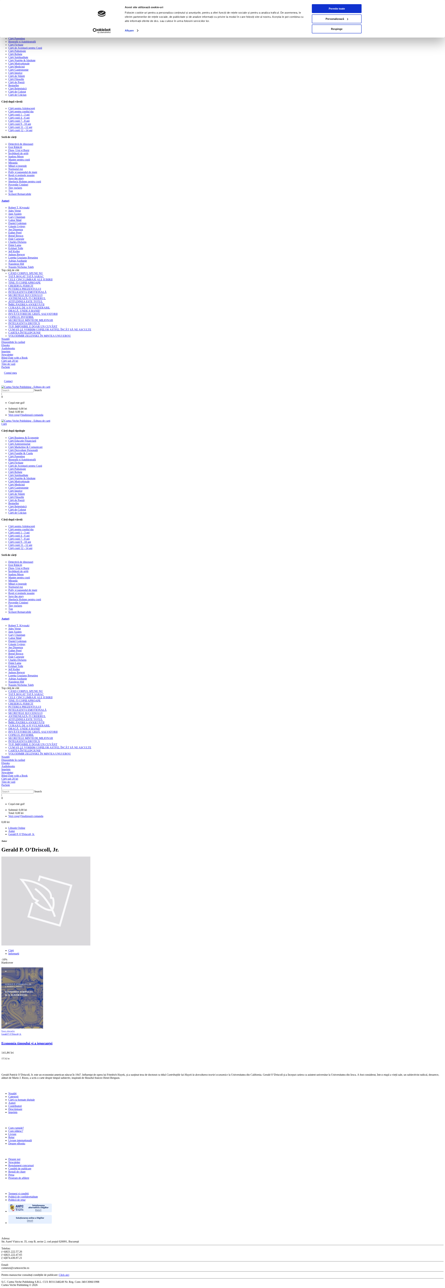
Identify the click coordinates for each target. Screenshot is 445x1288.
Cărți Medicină (16, 66)
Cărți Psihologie (17, 51)
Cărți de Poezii (16, 82)
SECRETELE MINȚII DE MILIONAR (30, 320)
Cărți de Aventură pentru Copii (25, 47)
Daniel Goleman (17, 223)
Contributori (15, 1105)
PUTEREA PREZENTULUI (24, 288)
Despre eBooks (16, 1143)
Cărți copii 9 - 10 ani (19, 124)
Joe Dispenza (15, 229)
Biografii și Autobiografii (22, 41)
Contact (8, 381)
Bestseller (13, 85)
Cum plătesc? (15, 1131)
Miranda (13, 162)
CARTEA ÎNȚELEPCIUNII (24, 332)
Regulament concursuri (21, 1165)
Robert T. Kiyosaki (18, 207)
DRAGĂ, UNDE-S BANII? (24, 310)
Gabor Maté (15, 220)
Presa (11, 1174)
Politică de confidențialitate (23, 1196)
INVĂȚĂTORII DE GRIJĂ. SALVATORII (33, 313)
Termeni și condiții (18, 1193)
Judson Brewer (16, 254)
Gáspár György (16, 226)
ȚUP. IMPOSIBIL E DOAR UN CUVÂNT (32, 326)
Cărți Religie (15, 54)
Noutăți (12, 1093)
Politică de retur (17, 1199)
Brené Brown (15, 235)
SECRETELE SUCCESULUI (25, 295)
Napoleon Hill (16, 263)
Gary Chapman (16, 216)
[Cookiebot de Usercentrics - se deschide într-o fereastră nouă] (102, 30)
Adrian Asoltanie (17, 260)
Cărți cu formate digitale (21, 1099)
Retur (11, 1137)
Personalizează (335, 18)
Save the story (16, 178)
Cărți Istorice (15, 72)
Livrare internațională (20, 1140)
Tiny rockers (15, 187)
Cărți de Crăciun (17, 94)
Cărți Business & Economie (23, 437)
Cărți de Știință (16, 76)
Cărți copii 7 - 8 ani (19, 120)
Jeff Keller (14, 251)
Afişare (129, 30)
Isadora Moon (16, 156)
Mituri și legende (17, 165)
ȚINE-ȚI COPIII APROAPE (24, 282)
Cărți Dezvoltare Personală (23, 450)
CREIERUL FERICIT (20, 285)
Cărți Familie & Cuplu (20, 453)
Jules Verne (14, 210)
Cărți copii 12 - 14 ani (20, 130)
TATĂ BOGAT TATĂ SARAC (26, 276)
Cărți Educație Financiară (22, 440)
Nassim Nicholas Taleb (21, 267)
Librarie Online (16, 827)
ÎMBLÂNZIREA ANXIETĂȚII (26, 304)
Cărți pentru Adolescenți (21, 108)
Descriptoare (15, 1109)
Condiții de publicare (19, 1168)
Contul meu (10, 372)
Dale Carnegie (16, 238)
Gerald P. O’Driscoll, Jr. (21, 834)
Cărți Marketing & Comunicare (25, 447)
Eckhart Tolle (15, 248)
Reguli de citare (17, 1171)
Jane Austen (15, 213)
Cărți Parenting (16, 38)
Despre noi (14, 1159)
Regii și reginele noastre (21, 175)
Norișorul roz (15, 169)
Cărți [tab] (11, 950)
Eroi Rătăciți (15, 147)
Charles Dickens (17, 242)
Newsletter (14, 1162)
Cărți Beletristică (17, 88)
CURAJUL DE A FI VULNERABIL (29, 307)
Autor (11, 831)
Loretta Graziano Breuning (23, 257)
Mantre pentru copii (19, 159)
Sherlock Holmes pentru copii (24, 181)
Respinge (336, 28)
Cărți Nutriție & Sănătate (21, 60)
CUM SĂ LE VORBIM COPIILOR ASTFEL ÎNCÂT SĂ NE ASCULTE (49, 329)
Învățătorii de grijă (18, 153)
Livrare (12, 1134)
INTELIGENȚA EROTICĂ (24, 323)
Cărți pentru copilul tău (21, 111)
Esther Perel (15, 232)
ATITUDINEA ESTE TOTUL (25, 301)
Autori (5, 200)
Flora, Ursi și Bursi (18, 150)
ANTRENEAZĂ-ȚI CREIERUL (27, 298)
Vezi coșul (14, 414)
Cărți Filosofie (16, 79)
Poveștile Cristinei (18, 184)
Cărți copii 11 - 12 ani (20, 127)
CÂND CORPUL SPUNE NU (25, 273)
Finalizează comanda (31, 414)
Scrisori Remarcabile (19, 194)
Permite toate (337, 8)
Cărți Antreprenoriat (19, 443)
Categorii (13, 1096)
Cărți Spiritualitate (18, 57)
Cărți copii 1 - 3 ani (19, 114)
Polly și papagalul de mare (22, 172)
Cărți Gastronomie (18, 69)
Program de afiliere (18, 1177)
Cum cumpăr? (16, 1127)
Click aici (64, 1274)
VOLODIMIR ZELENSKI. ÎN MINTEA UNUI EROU (39, 335)
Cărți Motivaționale (19, 63)
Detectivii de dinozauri (20, 143)
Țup (10, 190)
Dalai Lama (14, 245)
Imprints (12, 1112)
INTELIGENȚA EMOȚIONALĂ (27, 292)
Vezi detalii (8, 1031)
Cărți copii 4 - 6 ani (19, 117)
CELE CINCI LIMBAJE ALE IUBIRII (30, 279)
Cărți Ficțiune (15, 44)
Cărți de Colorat (17, 91)
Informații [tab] (13, 953)
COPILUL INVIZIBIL (21, 317)
